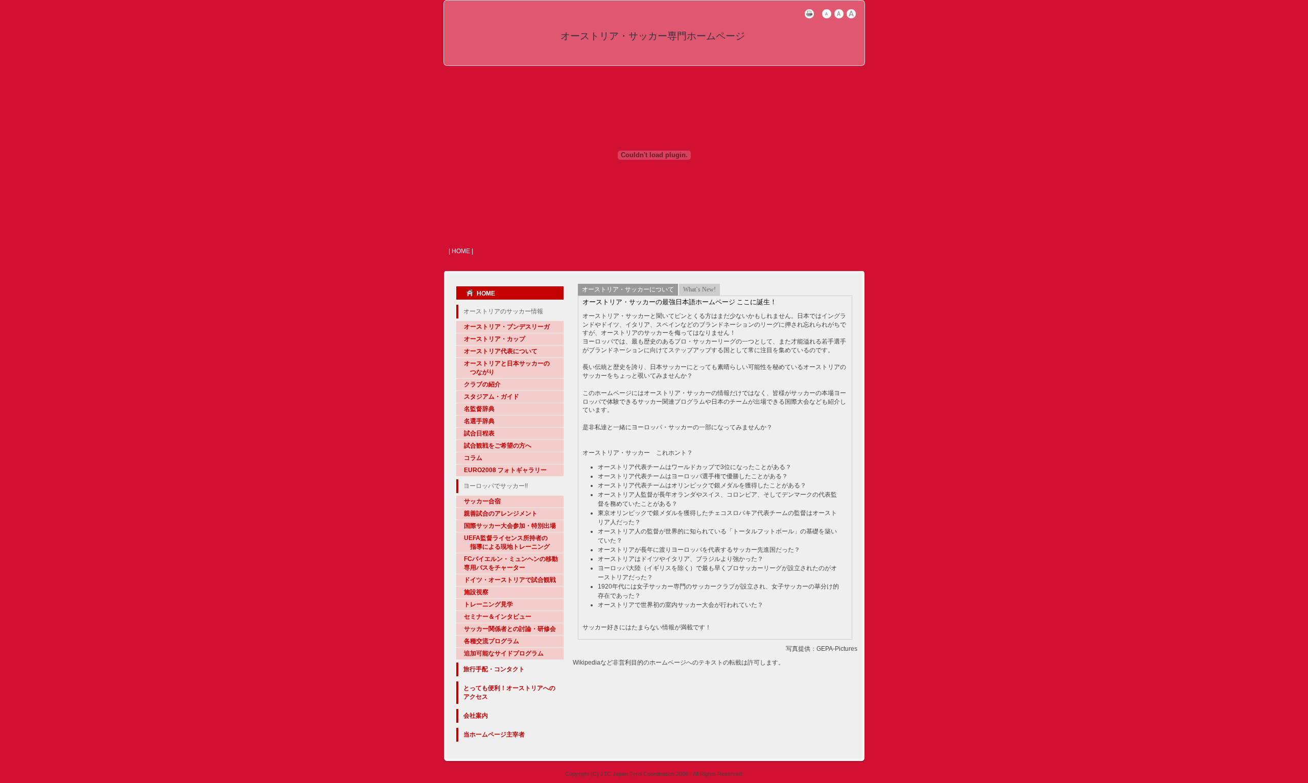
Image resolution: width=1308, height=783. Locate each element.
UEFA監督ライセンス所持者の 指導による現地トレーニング (507, 542)
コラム (473, 457)
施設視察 (476, 592)
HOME (486, 293)
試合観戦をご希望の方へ (497, 445)
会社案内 (475, 715)
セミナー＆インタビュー (497, 616)
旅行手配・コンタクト (494, 669)
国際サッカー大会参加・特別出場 (510, 525)
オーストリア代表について (501, 351)
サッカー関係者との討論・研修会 (510, 628)
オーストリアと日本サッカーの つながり (507, 368)
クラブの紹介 (482, 384)
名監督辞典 (479, 408)
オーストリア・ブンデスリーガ (507, 326)
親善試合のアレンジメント (501, 513)
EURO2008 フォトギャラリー (505, 470)
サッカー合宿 (482, 501)
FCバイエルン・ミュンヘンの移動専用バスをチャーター (511, 563)
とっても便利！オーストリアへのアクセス (509, 692)
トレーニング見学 (488, 604)
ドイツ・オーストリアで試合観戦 (510, 579)
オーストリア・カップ (494, 338)
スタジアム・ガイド (491, 396)
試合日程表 (479, 433)
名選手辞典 (479, 421)
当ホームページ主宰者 (494, 734)
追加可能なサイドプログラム (504, 653)
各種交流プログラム (491, 641)
